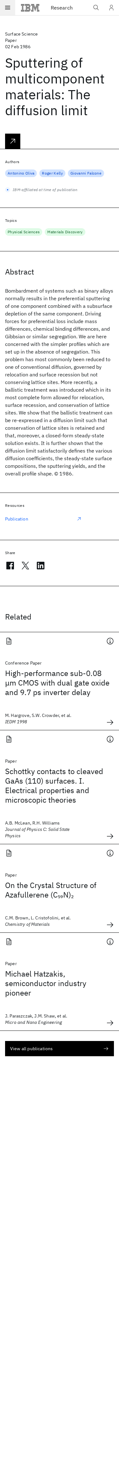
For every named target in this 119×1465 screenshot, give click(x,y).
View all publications (31, 1048)
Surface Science (21, 34)
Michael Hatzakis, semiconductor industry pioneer (45, 983)
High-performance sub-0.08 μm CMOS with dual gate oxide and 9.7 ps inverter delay (57, 682)
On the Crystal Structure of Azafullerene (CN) (50, 889)
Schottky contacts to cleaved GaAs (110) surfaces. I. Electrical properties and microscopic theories (54, 785)
